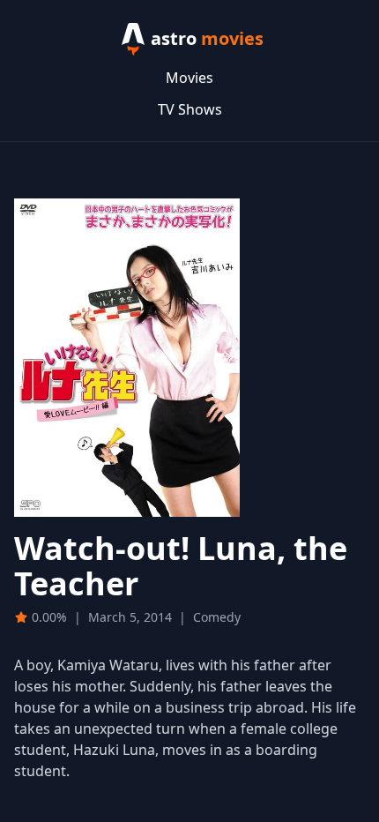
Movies (189, 77)
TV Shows (190, 109)
